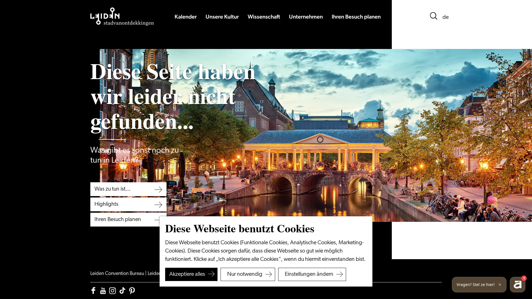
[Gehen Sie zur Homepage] (122, 16)
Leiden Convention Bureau (117, 273)
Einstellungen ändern (309, 274)
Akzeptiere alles (187, 274)
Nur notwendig (244, 274)
